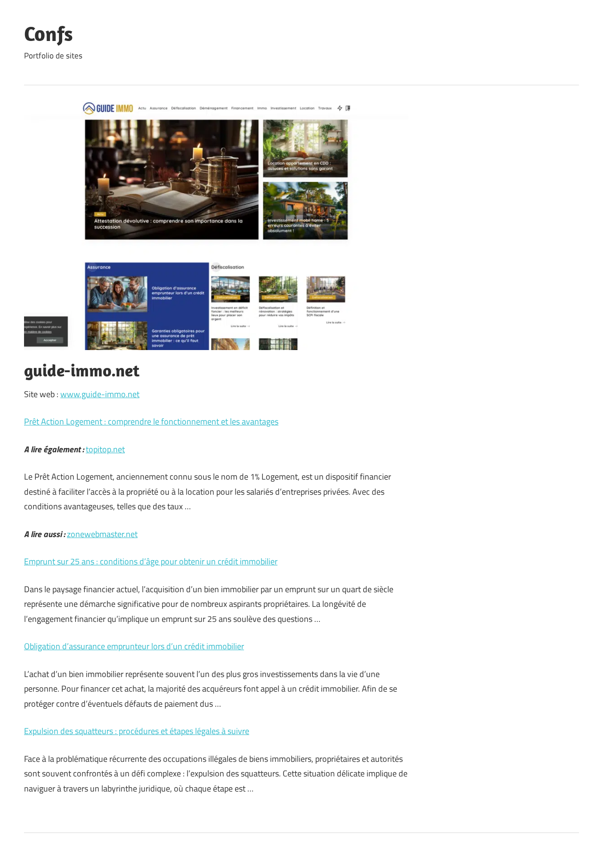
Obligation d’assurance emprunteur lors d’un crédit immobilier (134, 646)
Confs (48, 33)
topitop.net (105, 449)
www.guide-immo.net (99, 394)
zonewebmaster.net (102, 534)
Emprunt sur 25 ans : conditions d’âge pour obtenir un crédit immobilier (150, 561)
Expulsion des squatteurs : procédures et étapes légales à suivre (136, 731)
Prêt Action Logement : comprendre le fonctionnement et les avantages (151, 421)
